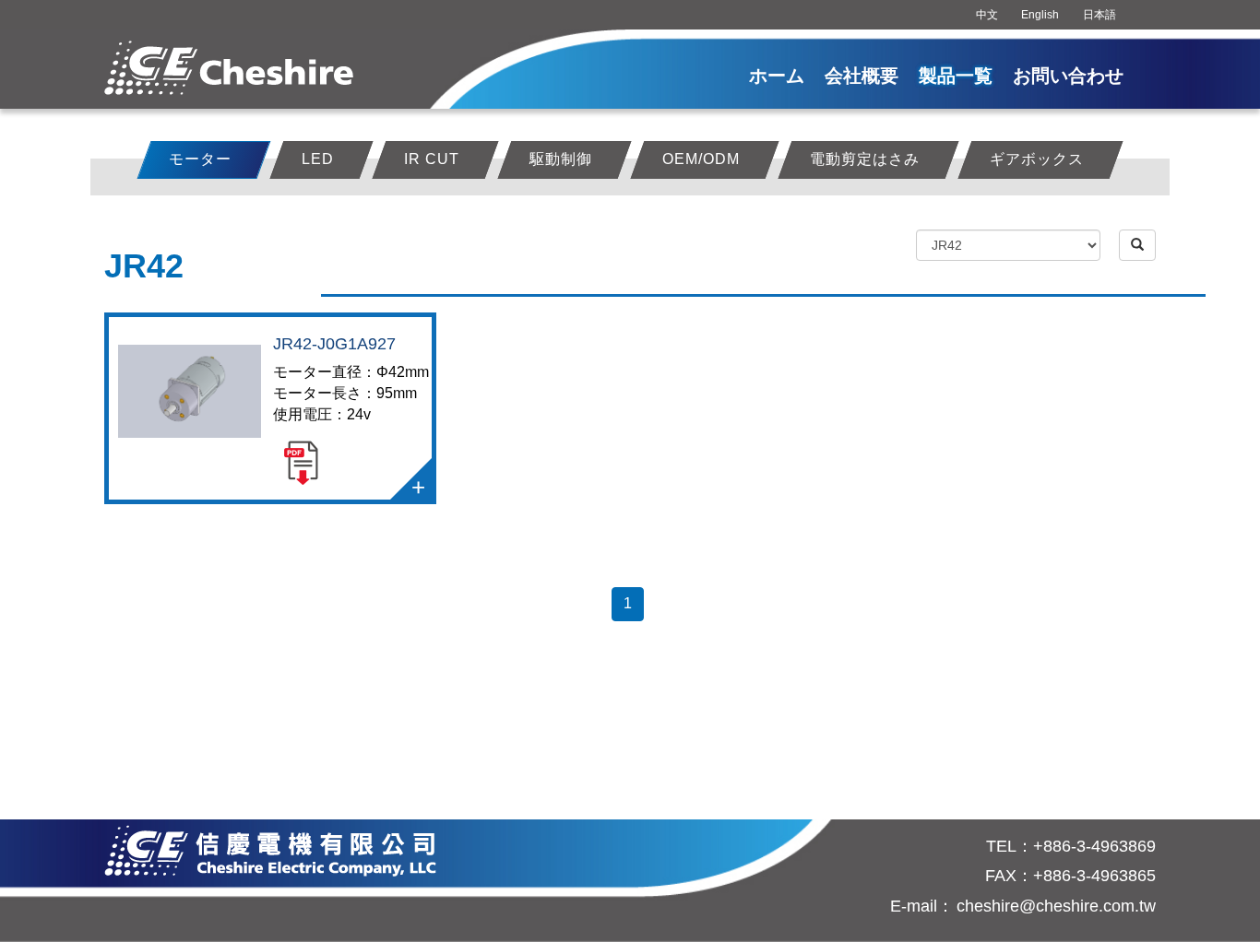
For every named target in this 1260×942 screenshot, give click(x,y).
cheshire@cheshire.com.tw (1056, 906)
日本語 (1099, 14)
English (1040, 14)
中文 (987, 14)
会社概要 (861, 75)
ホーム (776, 75)
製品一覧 (956, 75)
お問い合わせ (1068, 75)
